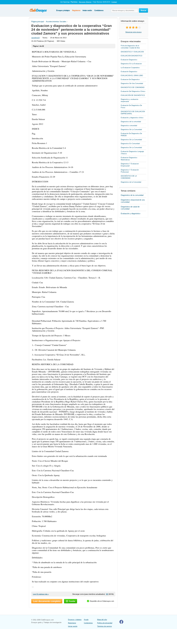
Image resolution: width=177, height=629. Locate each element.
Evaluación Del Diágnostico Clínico (133, 91)
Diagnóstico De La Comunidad (131, 129)
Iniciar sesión (87, 10)
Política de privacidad (104, 623)
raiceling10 (35, 38)
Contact (114, 2)
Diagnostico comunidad (129, 125)
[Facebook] (121, 623)
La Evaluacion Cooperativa (130, 68)
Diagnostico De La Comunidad (131, 139)
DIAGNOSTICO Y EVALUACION (132, 52)
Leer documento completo (46, 601)
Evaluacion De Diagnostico (130, 79)
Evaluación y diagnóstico (130, 213)
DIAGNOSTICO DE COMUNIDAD (132, 87)
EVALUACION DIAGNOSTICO (131, 56)
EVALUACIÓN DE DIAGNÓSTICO (133, 95)
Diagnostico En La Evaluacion (131, 64)
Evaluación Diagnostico (129, 71)
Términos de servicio (104, 626)
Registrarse (76, 10)
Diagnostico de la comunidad (131, 121)
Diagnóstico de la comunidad (132, 195)
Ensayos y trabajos (63, 10)
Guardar (72, 601)
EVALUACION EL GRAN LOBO (132, 75)
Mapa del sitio (102, 619)
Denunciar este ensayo (133, 32)
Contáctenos (98, 10)
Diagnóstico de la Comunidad (131, 182)
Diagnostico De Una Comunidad (132, 83)
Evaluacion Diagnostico (129, 60)
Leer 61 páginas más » (41, 594)
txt (107, 594)
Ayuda (86, 619)
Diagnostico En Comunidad (130, 143)
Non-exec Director (85, 2)
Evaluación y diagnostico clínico (132, 118)
